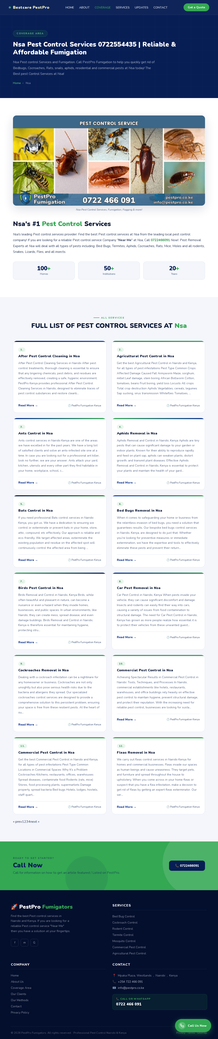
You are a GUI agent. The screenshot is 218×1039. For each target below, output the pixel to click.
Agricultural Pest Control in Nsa (145, 356)
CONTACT (160, 8)
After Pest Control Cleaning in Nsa (49, 356)
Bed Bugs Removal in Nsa (139, 510)
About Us (17, 982)
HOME (70, 8)
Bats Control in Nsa (35, 510)
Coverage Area (21, 988)
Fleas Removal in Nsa (136, 752)
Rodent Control (122, 929)
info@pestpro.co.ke (131, 988)
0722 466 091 (129, 1004)
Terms (191, 1033)
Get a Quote (196, 7)
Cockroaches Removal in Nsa (43, 670)
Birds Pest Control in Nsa (40, 588)
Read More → (28, 405)
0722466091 (160, 240)
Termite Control (122, 935)
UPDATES (141, 8)
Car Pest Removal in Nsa (139, 588)
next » (34, 821)
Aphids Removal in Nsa (137, 433)
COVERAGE (103, 8)
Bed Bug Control (123, 916)
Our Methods (20, 1000)
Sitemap (202, 1033)
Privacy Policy (20, 1013)
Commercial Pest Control (129, 947)
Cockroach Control (125, 923)
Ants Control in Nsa (35, 433)
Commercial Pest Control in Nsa (145, 670)
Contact (16, 1006)
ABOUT (84, 8)
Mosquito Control (124, 941)
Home (15, 976)
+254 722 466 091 (130, 982)
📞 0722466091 (187, 866)
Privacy (180, 1033)
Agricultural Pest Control (129, 953)
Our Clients (18, 994)
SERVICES (123, 8)
